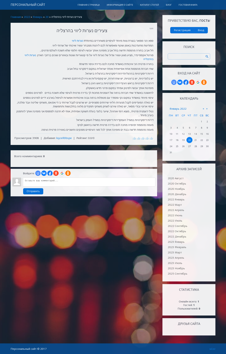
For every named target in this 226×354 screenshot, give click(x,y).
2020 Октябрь (177, 183)
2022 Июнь (175, 215)
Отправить (33, 191)
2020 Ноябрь (176, 189)
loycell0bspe (64, 138)
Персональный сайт (28, 5)
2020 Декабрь (177, 194)
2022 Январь (176, 199)
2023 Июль (175, 263)
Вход (201, 30)
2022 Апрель (176, 210)
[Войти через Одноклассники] (68, 173)
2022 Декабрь (177, 236)
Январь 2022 (178, 108)
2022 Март (175, 204)
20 (47, 17)
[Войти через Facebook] (50, 173)
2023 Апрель (176, 257)
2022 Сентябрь (177, 226)
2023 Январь (176, 241)
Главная (16, 17)
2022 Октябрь (177, 231)
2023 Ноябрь (176, 268)
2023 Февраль (177, 247)
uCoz (212, 348)
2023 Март (175, 252)
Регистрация (182, 30)
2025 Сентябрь (177, 273)
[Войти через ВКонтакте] (44, 173)
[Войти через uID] (38, 173)
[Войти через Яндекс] (56, 173)
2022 (27, 17)
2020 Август (176, 178)
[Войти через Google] (62, 173)
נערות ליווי (77, 40)
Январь (38, 17)
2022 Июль (175, 220)
